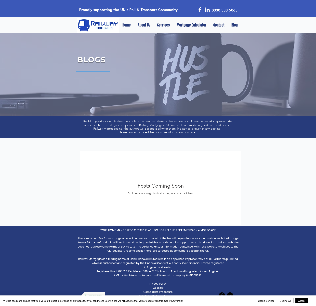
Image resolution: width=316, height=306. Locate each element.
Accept (301, 300)
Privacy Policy (158, 284)
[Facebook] (200, 9)
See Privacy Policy (173, 300)
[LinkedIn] (207, 9)
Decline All (285, 300)
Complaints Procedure (158, 292)
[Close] (312, 300)
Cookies (158, 288)
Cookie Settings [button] (266, 300)
